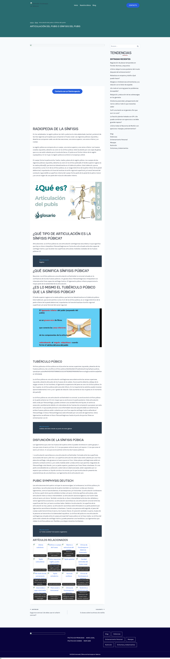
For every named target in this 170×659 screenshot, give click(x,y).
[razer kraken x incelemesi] (85, 658)
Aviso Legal (90, 638)
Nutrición (113, 145)
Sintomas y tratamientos (119, 148)
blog (36, 22)
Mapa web (87, 641)
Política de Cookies (75, 641)
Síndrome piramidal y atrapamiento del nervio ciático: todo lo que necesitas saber (124, 104)
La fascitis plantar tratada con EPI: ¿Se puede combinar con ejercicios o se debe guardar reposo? (124, 119)
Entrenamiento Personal (119, 140)
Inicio (76, 5)
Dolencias (113, 137)
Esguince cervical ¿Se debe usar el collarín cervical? (45, 612)
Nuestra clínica (85, 5)
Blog (94, 5)
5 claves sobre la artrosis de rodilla (92, 611)
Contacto (133, 5)
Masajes (113, 143)
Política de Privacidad (76, 638)
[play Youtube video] (67, 201)
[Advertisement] (67, 109)
